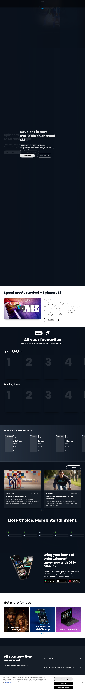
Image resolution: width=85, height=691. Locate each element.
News (74, 467)
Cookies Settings (63, 679)
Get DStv (11, 155)
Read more (28, 155)
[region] (42, 683)
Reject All (63, 683)
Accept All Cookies (63, 687)
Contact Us (24, 666)
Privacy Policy (9, 682)
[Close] (82, 683)
